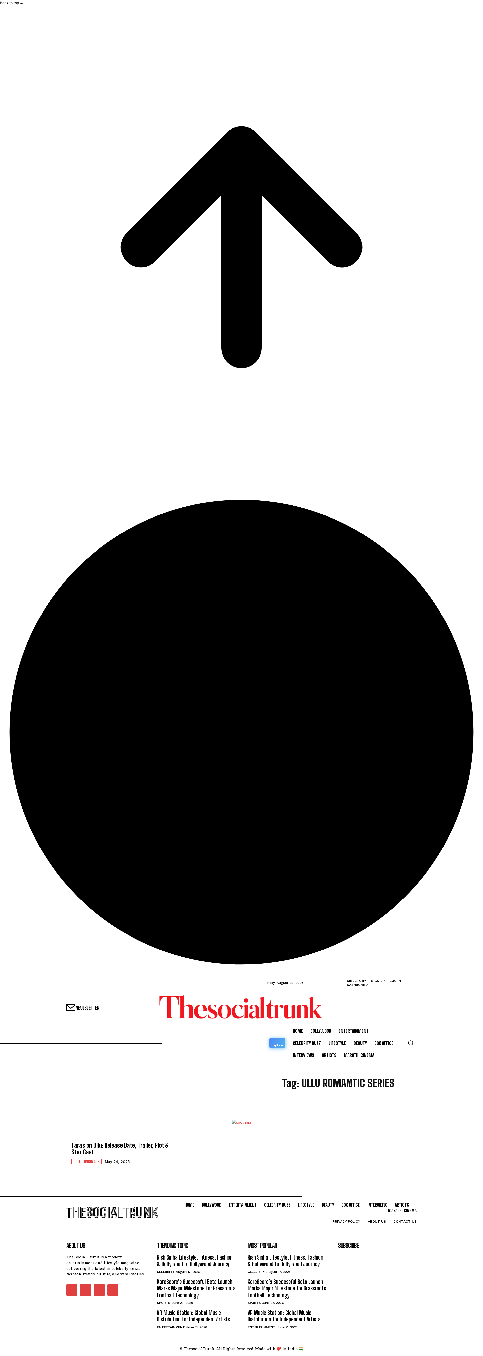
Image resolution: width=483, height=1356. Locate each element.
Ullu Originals (86, 1161)
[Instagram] (85, 1290)
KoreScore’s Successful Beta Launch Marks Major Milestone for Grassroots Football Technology (196, 1288)
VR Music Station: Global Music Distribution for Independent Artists (193, 1316)
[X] (99, 1290)
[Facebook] (71, 1290)
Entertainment (171, 1327)
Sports (163, 1303)
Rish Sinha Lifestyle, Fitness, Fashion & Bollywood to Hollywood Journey (195, 1260)
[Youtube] (112, 1290)
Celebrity (165, 1272)
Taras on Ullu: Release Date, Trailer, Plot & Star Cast (120, 1148)
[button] (411, 1043)
